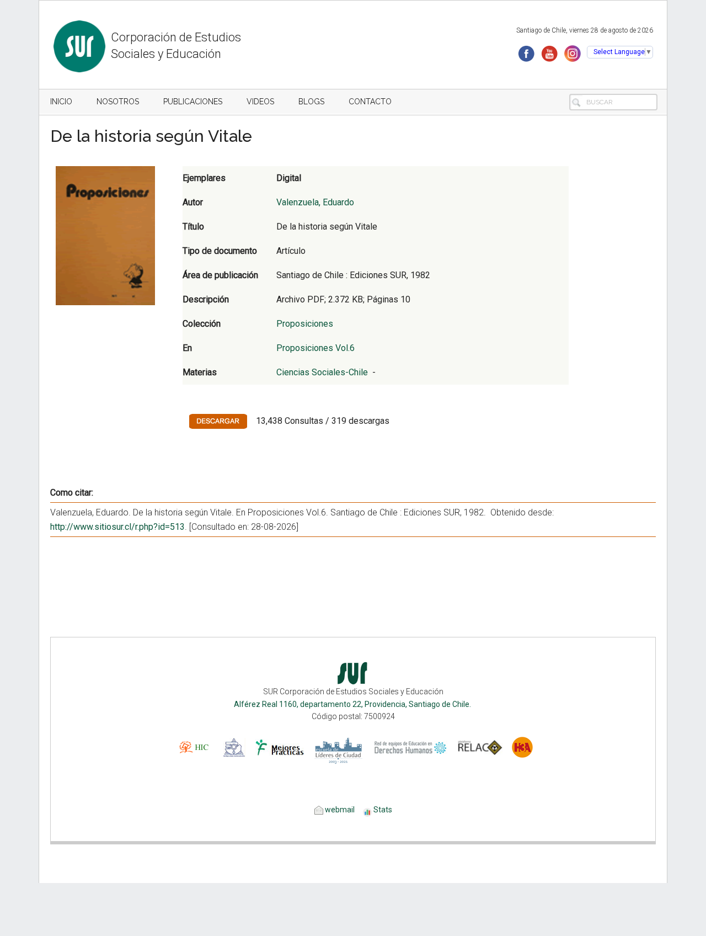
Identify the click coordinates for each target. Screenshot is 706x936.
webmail (339, 809)
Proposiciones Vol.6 (315, 348)
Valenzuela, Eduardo (315, 202)
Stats (382, 809)
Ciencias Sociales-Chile (322, 372)
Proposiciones (304, 323)
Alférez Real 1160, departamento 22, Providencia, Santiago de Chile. (353, 704)
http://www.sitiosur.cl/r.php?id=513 (117, 527)
